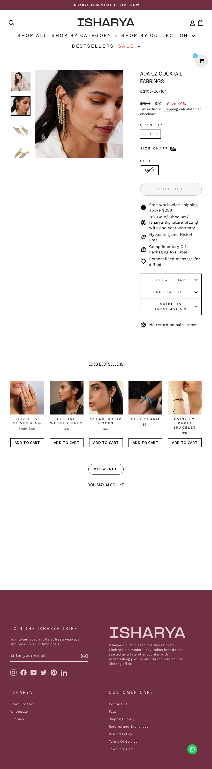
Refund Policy (120, 734)
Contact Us (118, 704)
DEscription (171, 280)
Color (147, 161)
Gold (149, 170)
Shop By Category (82, 35)
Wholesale (19, 711)
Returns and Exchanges (128, 726)
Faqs (113, 711)
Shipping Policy (122, 719)
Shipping (170, 109)
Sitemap (17, 719)
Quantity (151, 125)
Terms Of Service (123, 741)
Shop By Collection (156, 35)
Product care (170, 292)
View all (106, 469)
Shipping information (171, 307)
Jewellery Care (121, 749)
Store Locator (22, 704)
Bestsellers (93, 46)
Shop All (32, 35)
